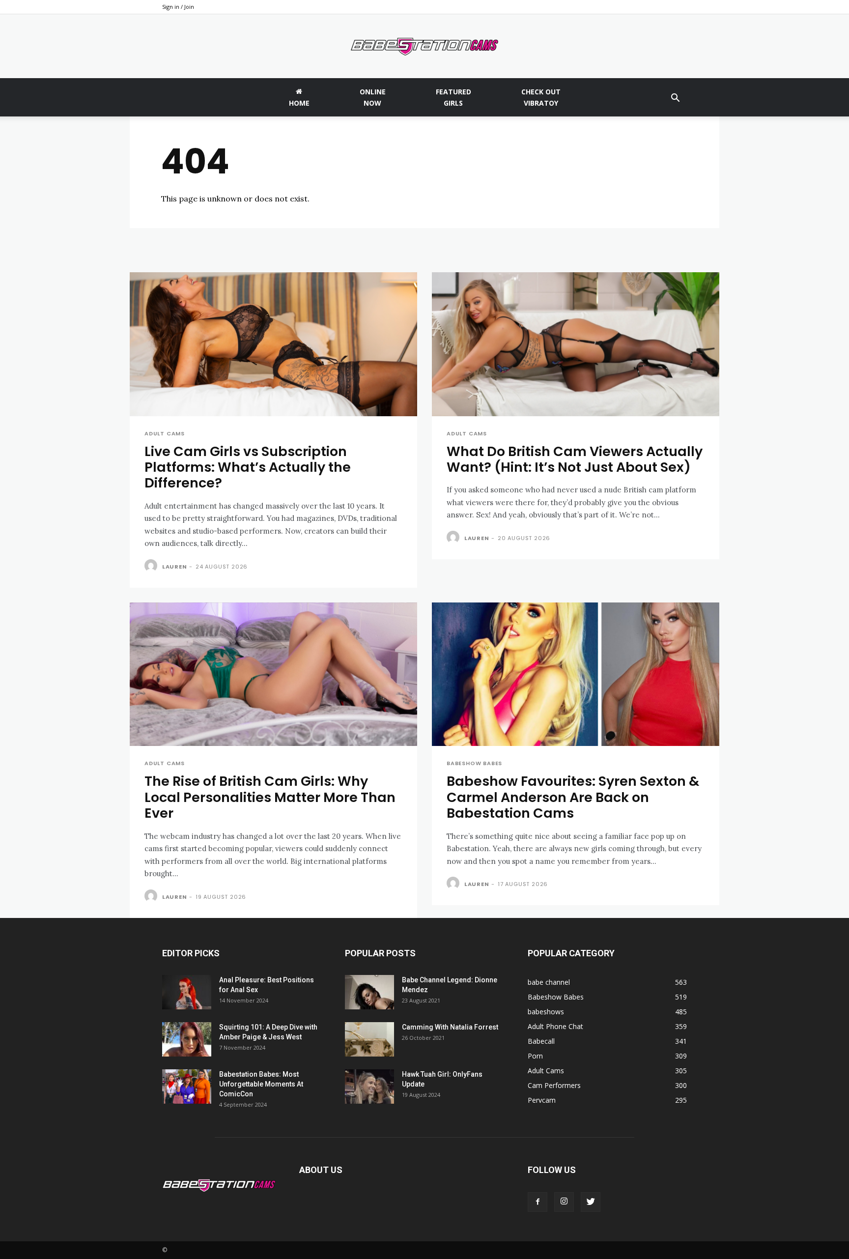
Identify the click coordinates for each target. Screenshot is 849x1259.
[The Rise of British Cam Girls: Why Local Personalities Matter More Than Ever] (273, 674)
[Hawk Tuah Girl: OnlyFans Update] (369, 1086)
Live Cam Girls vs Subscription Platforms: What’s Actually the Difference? (247, 467)
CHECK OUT (541, 97)
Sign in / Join (178, 6)
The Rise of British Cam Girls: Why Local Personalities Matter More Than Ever (270, 797)
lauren (174, 567)
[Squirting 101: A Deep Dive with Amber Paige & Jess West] (186, 1039)
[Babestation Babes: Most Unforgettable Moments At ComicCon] (186, 1086)
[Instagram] (564, 1202)
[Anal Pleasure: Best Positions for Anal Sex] (186, 992)
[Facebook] (537, 1202)
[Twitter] (590, 1202)
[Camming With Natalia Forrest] (369, 1039)
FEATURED (453, 97)
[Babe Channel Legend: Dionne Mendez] (369, 992)
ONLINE (373, 97)
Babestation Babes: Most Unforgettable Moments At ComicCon (261, 1084)
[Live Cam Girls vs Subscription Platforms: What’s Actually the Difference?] (273, 344)
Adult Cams (164, 433)
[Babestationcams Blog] (424, 47)
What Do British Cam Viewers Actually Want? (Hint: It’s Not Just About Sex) (575, 459)
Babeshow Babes (474, 763)
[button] (675, 99)
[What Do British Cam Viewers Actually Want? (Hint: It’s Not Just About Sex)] (575, 344)
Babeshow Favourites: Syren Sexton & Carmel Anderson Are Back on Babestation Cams (573, 797)
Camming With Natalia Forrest (450, 1027)
